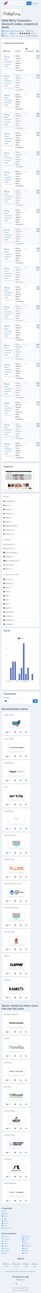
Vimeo (26, 1253)
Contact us (7, 1221)
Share (14, 33)
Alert (5, 33)
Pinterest (6, 1248)
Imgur (25, 1248)
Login (5, 1211)
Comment (6, 697)
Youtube (6, 1243)
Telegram (27, 1236)
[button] (35, 3)
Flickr (25, 1241)
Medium (26, 1251)
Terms (5, 1226)
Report (6, 36)
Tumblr (26, 1243)
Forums (6, 1216)
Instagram (6, 1239)
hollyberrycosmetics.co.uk (13, 31)
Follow (30, 31)
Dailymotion (27, 1246)
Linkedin (6, 1246)
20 (14, 501)
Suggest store (7, 1228)
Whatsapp (6, 1251)
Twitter (6, 1241)
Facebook (6, 1236)
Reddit (5, 1253)
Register (6, 1214)
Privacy (6, 1223)
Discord (26, 1239)
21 (14, 544)
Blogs (5, 1218)
